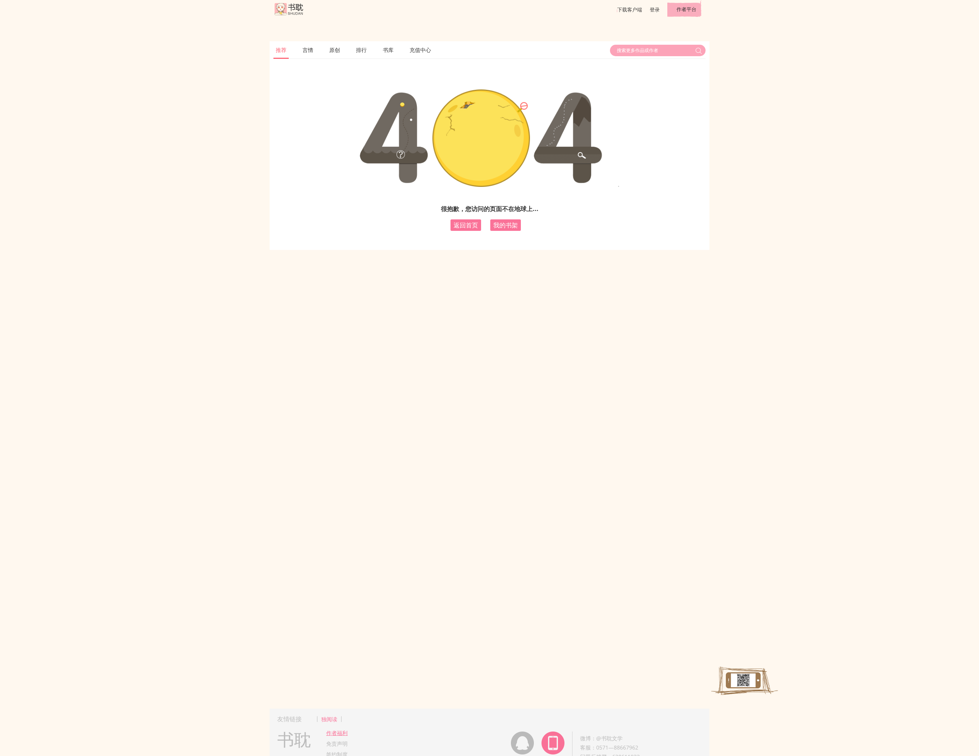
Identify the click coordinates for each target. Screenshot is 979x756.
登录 (655, 9)
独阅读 (329, 719)
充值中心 (420, 50)
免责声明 (337, 743)
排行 (361, 50)
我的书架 (505, 225)
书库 (388, 50)
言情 (307, 50)
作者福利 (337, 733)
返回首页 (466, 225)
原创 (334, 50)
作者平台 (686, 9)
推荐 (281, 50)
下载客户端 (629, 9)
